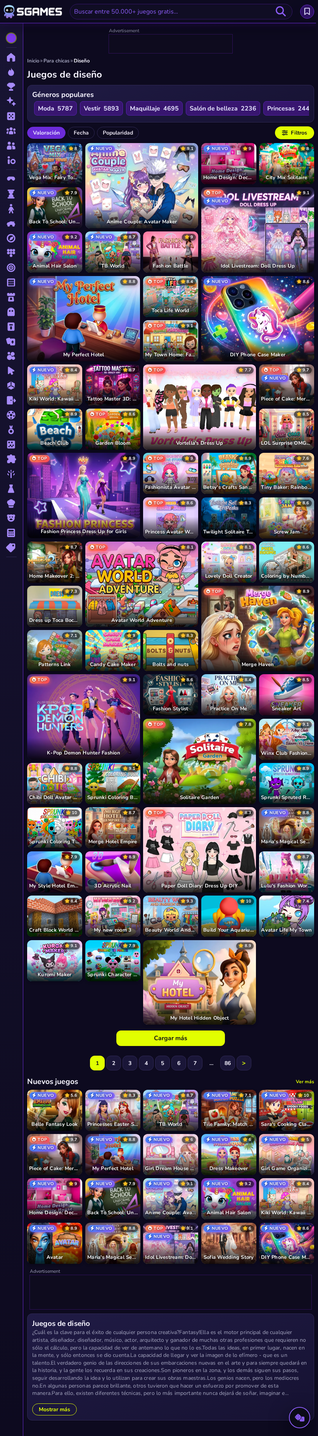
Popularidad (118, 132)
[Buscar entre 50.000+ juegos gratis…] (280, 11)
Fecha (81, 132)
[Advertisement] (171, 44)
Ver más (305, 1082)
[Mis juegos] (307, 12)
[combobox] (181, 11)
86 (228, 1063)
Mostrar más (54, 1409)
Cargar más (170, 1038)
